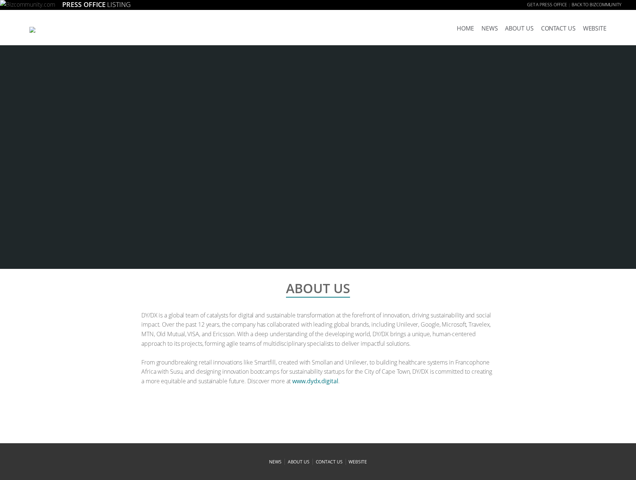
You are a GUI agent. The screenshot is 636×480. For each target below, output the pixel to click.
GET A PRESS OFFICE (547, 4)
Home (465, 28)
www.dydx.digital (315, 381)
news (489, 28)
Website (595, 28)
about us (519, 28)
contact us (329, 462)
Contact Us (558, 28)
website (358, 462)
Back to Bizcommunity (596, 4)
